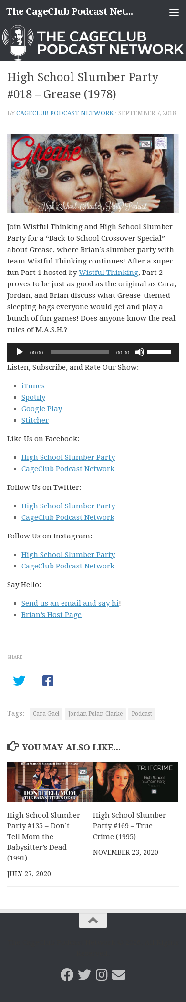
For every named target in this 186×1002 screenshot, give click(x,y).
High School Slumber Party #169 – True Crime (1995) (129, 826)
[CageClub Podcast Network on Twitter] (84, 975)
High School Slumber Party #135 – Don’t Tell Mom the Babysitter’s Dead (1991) (43, 836)
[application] (93, 352)
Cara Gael (46, 713)
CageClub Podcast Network (65, 113)
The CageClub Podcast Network (73, 11)
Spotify (33, 397)
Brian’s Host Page (51, 614)
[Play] (19, 352)
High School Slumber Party (68, 457)
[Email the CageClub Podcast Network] (118, 975)
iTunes (33, 386)
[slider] (160, 351)
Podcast (142, 713)
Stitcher (35, 420)
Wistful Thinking (108, 272)
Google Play (41, 409)
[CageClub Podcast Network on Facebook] (67, 975)
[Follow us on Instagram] (101, 975)
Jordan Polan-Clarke (95, 713)
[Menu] (174, 12)
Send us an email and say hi (70, 603)
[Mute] (140, 352)
